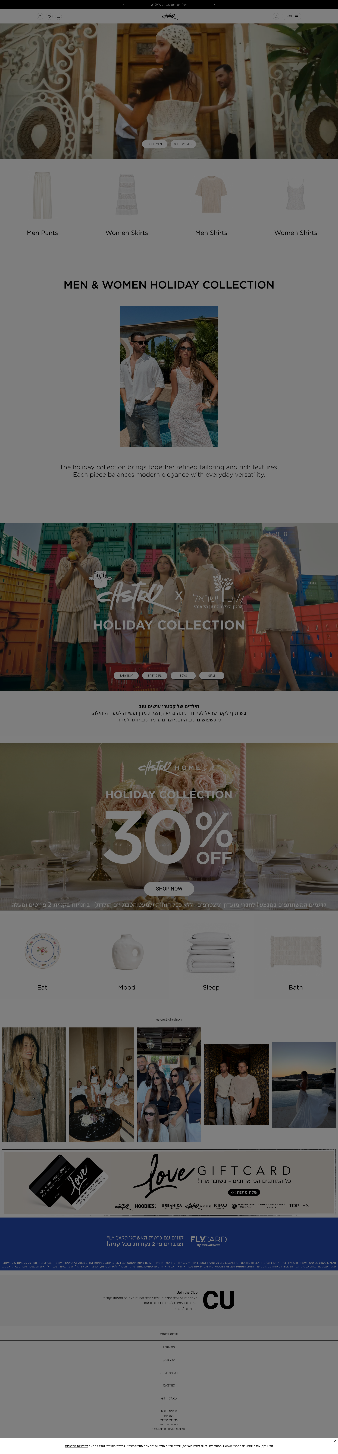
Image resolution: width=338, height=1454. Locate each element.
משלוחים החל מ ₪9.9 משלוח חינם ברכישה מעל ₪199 (169, 5)
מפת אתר (169, 1415)
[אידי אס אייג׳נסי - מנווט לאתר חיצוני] (82, 1444)
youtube (180, 1446)
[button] (58, 18)
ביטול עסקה (169, 1359)
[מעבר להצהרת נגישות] (116, 1444)
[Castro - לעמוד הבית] (169, 18)
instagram (160, 1446)
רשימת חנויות (169, 1372)
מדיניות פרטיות (169, 1420)
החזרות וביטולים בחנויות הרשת (169, 1429)
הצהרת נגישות (170, 1411)
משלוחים (170, 1347)
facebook (170, 1446)
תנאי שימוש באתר (169, 1424)
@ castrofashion (169, 1019)
